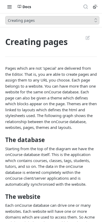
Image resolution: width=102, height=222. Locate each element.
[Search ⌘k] (85, 6)
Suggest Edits (85, 38)
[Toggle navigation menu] (9, 6)
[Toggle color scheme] (95, 6)
